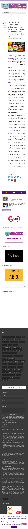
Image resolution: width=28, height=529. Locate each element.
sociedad (18, 374)
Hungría (19, 38)
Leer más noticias (6, 210)
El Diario (21, 171)
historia (22, 361)
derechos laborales (17, 350)
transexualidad (6, 377)
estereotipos (11, 358)
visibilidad (5, 380)
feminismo (17, 361)
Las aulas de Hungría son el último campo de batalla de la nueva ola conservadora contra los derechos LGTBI (16, 29)
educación (5, 358)
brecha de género (6, 339)
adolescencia (11, 336)
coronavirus (21, 342)
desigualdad (5, 353)
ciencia (13, 339)
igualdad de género (13, 364)
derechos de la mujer (16, 347)
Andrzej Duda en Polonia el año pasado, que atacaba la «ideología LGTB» (16, 129)
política (4, 372)
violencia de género (15, 377)
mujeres (4, 369)
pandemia (20, 369)
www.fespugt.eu (9, 427)
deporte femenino (6, 347)
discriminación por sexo (8, 355)
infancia (20, 364)
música (14, 369)
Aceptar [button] (24, 524)
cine (18, 339)
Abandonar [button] (14, 527)
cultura (10, 344)
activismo (5, 336)
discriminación (13, 353)
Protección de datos (14, 387)
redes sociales (6, 374)
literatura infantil (12, 366)
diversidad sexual (18, 355)
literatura (5, 366)
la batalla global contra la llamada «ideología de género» (16, 81)
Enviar (5, 498)
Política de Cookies (6, 524)
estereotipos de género (7, 361)
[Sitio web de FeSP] (14, 222)
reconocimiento (17, 372)
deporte (15, 344)
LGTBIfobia (17, 39)
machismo (20, 366)
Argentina (19, 336)
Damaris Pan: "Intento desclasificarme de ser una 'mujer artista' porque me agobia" (17, 198)
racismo (9, 372)
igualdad (5, 364)
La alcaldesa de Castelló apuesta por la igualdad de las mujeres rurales (17, 204)
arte (23, 336)
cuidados (5, 344)
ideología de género (11, 39)
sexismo (12, 374)
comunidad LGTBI (13, 342)
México (9, 369)
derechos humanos (14, 38)
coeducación (5, 342)
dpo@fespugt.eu (6, 430)
